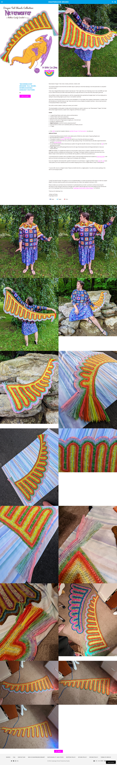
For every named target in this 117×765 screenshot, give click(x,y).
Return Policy (82, 757)
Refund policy (93, 757)
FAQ (102, 144)
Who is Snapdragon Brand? (36, 757)
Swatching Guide (100, 156)
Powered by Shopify (65, 761)
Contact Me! (21, 757)
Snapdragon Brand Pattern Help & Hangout (83, 188)
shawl (99, 161)
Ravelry (62, 139)
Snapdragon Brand (58, 2)
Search (8, 757)
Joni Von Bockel (57, 142)
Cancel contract (111, 762)
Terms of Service (106, 757)
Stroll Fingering (67, 137)
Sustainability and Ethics (55, 757)
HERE (53, 131)
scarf (103, 161)
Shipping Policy (71, 757)
